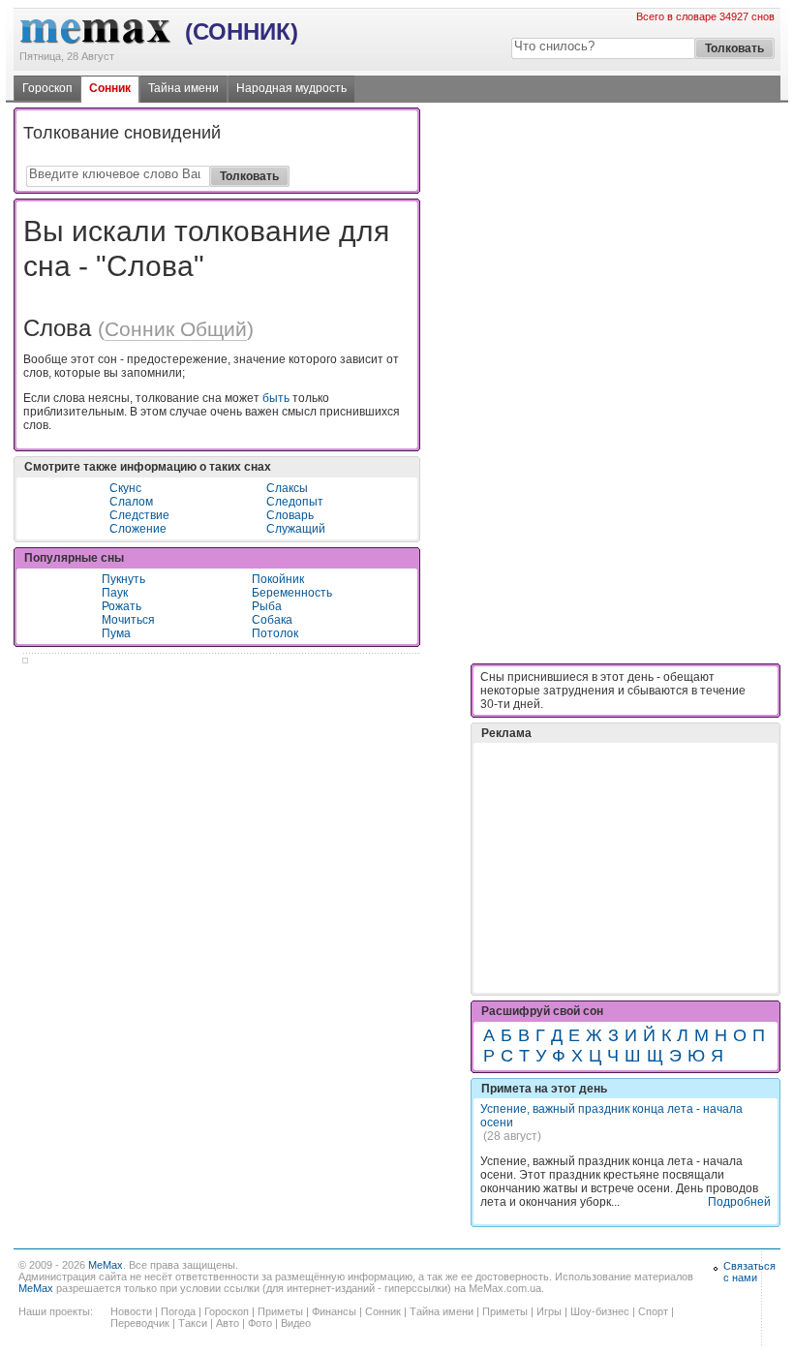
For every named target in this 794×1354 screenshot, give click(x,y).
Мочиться (128, 620)
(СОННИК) (241, 31)
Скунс (125, 488)
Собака (272, 620)
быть (276, 398)
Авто (227, 1323)
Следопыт (294, 501)
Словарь (290, 515)
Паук (115, 593)
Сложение (138, 529)
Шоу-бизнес (599, 1311)
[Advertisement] (625, 819)
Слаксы (287, 488)
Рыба (267, 606)
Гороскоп (47, 88)
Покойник (278, 579)
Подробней (739, 1202)
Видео (296, 1323)
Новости (131, 1311)
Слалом (131, 501)
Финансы (334, 1311)
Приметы (280, 1311)
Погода (178, 1311)
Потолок (275, 633)
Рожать (121, 606)
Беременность (292, 593)
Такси (192, 1323)
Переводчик (139, 1323)
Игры (549, 1311)
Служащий (295, 529)
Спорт (653, 1311)
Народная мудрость (291, 88)
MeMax (105, 1265)
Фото (260, 1323)
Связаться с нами (749, 1271)
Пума (116, 633)
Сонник (110, 88)
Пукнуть (123, 579)
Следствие (139, 515)
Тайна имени (183, 88)
